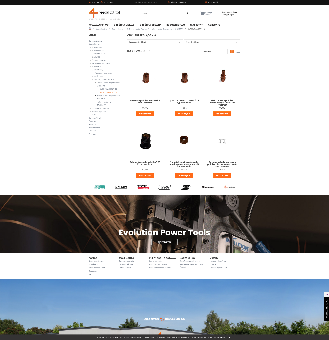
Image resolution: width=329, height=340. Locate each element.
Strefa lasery (97, 47)
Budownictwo (94, 128)
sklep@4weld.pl (213, 2)
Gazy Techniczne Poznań (190, 261)
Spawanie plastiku (99, 111)
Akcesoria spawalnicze (101, 63)
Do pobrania (93, 264)
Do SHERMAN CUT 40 (108, 89)
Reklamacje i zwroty (96, 261)
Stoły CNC (98, 76)
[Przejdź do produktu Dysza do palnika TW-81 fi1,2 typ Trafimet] (184, 79)
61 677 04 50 (108, 2)
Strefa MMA (96, 67)
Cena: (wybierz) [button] (192, 42)
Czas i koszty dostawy (158, 264)
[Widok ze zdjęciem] (232, 51)
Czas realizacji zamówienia (160, 268)
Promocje (92, 134)
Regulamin (93, 271)
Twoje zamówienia (126, 261)
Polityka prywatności (218, 268)
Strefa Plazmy (97, 70)
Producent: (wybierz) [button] (137, 42)
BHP (93, 115)
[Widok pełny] (238, 51)
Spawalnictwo (94, 44)
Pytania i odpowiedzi (97, 268)
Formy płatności (155, 261)
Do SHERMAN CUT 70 (108, 92)
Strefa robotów (98, 51)
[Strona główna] (108, 13)
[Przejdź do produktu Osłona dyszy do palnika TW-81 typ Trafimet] (145, 141)
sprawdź (164, 242)
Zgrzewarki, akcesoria (100, 108)
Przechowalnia (125, 268)
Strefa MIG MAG (98, 54)
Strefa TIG (96, 57)
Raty (90, 274)
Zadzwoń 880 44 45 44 (164, 319)
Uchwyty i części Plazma (104, 79)
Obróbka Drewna (95, 41)
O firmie (213, 264)
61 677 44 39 (96, 2)
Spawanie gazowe (99, 60)
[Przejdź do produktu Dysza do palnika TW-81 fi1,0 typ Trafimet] (145, 79)
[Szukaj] (187, 13)
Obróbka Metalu (95, 118)
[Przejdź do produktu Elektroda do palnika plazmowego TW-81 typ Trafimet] (222, 79)
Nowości (92, 131)
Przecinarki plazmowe (103, 73)
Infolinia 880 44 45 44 (178, 2)
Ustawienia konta (126, 264)
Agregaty (92, 124)
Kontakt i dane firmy (218, 261)
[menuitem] (101, 25)
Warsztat (92, 121)
